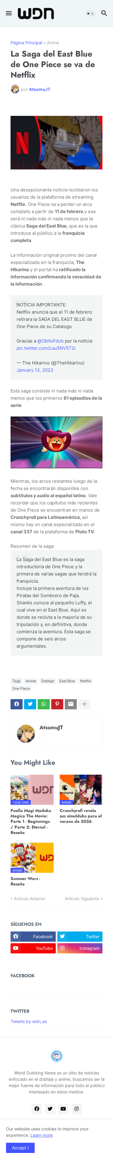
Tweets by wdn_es (29, 1021)
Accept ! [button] (20, 1147)
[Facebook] (17, 704)
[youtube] (63, 1109)
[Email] (71, 704)
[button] (8, 13)
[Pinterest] (57, 704)
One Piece (21, 688)
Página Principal (26, 43)
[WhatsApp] (44, 704)
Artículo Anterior (29, 898)
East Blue (67, 681)
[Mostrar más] (84, 704)
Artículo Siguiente (82, 898)
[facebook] (37, 1109)
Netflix (85, 681)
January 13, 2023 (35, 370)
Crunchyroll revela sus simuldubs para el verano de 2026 (81, 816)
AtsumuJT (51, 727)
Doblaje (47, 681)
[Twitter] (30, 704)
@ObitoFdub (50, 341)
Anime (53, 43)
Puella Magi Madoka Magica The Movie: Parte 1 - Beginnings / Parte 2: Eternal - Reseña (31, 821)
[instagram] (76, 1109)
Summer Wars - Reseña (25, 881)
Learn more (41, 1135)
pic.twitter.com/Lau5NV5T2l (46, 348)
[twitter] (50, 1109)
